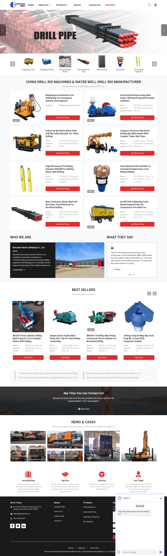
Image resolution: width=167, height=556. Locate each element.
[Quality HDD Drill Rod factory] (101, 61)
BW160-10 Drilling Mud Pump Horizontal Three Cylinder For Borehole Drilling (102, 338)
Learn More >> (19, 270)
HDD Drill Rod (102, 70)
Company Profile (59, 507)
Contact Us (58, 521)
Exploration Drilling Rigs (91, 517)
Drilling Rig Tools (28, 70)
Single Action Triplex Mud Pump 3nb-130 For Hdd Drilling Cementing (65, 338)
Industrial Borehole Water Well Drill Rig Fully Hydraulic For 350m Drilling (62, 133)
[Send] (161, 552)
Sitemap (70, 548)
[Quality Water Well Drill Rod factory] (83, 61)
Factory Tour (58, 511)
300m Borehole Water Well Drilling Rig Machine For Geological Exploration (117, 373)
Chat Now (28, 357)
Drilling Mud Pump (47, 70)
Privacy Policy (94, 548)
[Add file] (118, 552)
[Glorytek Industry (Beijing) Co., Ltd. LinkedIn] (23, 526)
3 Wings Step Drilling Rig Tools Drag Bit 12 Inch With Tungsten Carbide (139, 338)
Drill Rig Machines (89, 507)
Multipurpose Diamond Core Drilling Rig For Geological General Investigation (60, 98)
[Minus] (160, 498)
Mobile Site (81, 548)
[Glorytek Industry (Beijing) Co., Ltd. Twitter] (18, 526)
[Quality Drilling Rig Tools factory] (28, 61)
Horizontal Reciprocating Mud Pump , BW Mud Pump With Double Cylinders (137, 98)
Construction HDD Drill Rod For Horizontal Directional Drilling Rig (113, 377)
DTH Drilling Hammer (138, 71)
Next (164, 30)
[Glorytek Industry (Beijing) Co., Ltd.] (17, 5)
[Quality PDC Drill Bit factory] (120, 61)
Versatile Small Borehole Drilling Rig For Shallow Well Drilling (43, 377)
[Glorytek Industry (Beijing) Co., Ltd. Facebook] (12, 526)
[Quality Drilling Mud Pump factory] (47, 61)
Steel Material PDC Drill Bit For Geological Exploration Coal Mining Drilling (135, 169)
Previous (3, 30)
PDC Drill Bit (120, 70)
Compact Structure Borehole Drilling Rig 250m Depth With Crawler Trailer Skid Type (135, 133)
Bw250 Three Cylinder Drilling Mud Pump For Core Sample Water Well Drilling (27, 338)
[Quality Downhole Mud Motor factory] (65, 61)
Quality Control (59, 516)
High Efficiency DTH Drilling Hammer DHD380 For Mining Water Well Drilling (60, 169)
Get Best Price (62, 117)
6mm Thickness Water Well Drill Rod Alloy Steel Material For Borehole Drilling (61, 204)
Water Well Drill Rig (90, 512)
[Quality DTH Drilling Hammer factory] (138, 61)
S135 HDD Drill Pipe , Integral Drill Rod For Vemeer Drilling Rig (44, 373)
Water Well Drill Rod (83, 71)
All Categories (88, 521)
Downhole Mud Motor (65, 71)
